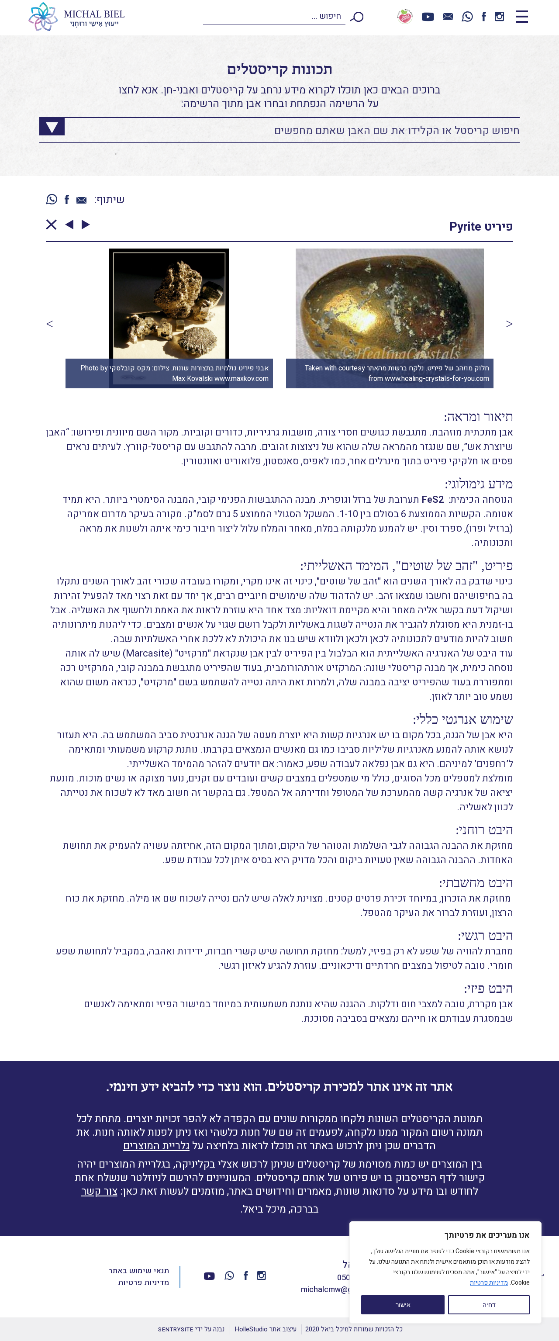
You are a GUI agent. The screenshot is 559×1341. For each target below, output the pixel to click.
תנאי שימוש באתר (138, 1271)
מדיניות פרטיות (489, 1282)
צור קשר (99, 1191)
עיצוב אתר (266, 1329)
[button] (49, 323)
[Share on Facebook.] (67, 200)
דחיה (489, 1304)
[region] (445, 1272)
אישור (403, 1304)
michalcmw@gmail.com (342, 1290)
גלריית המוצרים (156, 1146)
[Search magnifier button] (45, 124)
